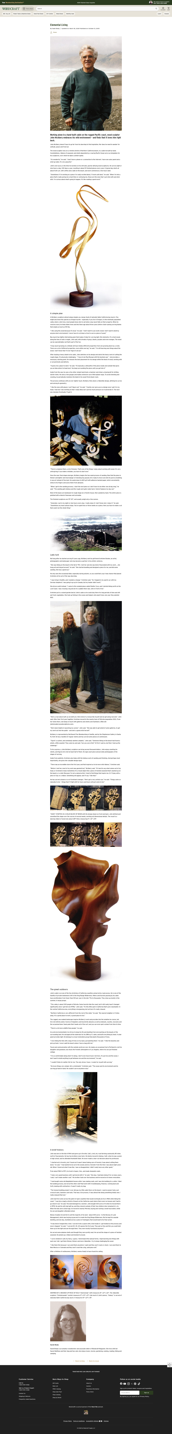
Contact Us (22, 1393)
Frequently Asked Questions (27, 1399)
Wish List (55, 1386)
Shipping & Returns (24, 1396)
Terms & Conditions (79, 1421)
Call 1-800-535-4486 (160, 3)
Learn (159, 13)
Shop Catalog (56, 1394)
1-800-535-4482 (24, 1385)
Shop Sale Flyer (57, 1392)
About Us (89, 1383)
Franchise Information (92, 1389)
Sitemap (106, 1421)
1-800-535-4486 (24, 1390)
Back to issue (94, 1361)
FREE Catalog (57, 1389)
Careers (88, 1386)
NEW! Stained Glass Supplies (86, 2)
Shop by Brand (57, 1397)
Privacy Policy (144, 1396)
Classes (166, 13)
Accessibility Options (92, 1421)
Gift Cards (55, 1383)
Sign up (146, 1392)
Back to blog (80, 1361)
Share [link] (55, 32)
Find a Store (90, 1392)
